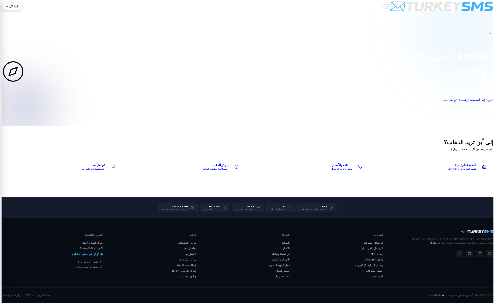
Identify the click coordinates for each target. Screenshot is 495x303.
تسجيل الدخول (35, 6)
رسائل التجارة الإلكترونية (369, 265)
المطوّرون (190, 254)
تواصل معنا (449, 99)
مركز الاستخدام (187, 242)
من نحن (253, 6)
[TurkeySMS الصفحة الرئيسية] (437, 6)
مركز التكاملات (187, 259)
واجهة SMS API (374, 259)
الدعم (200, 6)
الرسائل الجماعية (373, 242)
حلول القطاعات (374, 270)
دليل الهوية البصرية (279, 265)
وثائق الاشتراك (187, 276)
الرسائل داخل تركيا (372, 248)
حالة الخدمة (435, 295)
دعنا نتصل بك (282, 276)
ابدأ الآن (13, 6)
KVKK (29, 295)
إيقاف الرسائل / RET (184, 270)
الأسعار (209, 6)
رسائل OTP (376, 254)
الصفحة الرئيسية (477, 107)
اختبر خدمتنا (376, 276)
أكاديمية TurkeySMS (91, 248)
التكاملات (223, 6)
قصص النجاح (282, 270)
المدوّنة (286, 242)
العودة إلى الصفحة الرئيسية (476, 99)
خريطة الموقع (45, 295)
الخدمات (238, 6)
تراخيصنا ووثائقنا (280, 254)
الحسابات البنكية (280, 259)
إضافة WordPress (186, 265)
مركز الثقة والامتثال (91, 242)
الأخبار (286, 248)
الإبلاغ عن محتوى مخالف (86, 254)
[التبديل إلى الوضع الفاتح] (52, 6)
